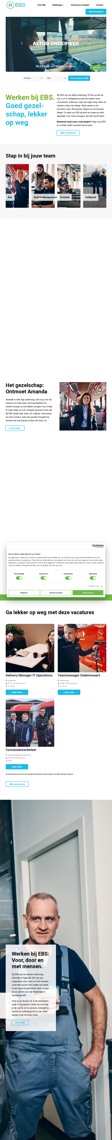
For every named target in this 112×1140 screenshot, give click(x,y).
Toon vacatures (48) (79, 78)
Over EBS (41, 5)
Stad (49, 78)
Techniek (64, 197)
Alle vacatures (96, 11)
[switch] (44, 578)
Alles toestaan (88, 593)
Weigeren (24, 593)
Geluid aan (97, 67)
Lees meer (15, 428)
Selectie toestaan (56, 593)
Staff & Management (45, 197)
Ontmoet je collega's (80, 5)
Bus (10, 197)
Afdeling (27, 78)
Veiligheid (90, 197)
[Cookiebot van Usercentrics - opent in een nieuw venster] (94, 546)
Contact (99, 5)
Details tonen (94, 586)
